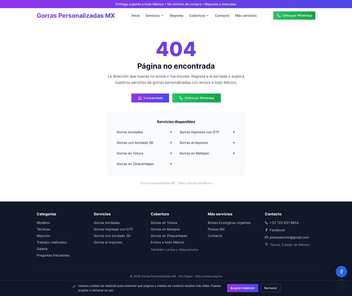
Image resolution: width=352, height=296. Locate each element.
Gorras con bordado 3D (135, 143)
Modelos (43, 223)
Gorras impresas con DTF (199, 132)
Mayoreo (176, 15)
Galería (42, 249)
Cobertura (197, 15)
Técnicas (43, 229)
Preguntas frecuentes (53, 255)
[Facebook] (341, 271)
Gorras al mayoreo (194, 143)
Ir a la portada (153, 98)
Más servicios (246, 15)
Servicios (153, 15)
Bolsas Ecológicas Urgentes (229, 223)
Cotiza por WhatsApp (297, 15)
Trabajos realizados (52, 242)
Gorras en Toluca (130, 153)
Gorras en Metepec (194, 153)
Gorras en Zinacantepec (135, 164)
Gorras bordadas (130, 132)
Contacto (222, 15)
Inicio (136, 15)
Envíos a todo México (167, 242)
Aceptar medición (242, 288)
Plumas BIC (216, 229)
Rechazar (270, 288)
